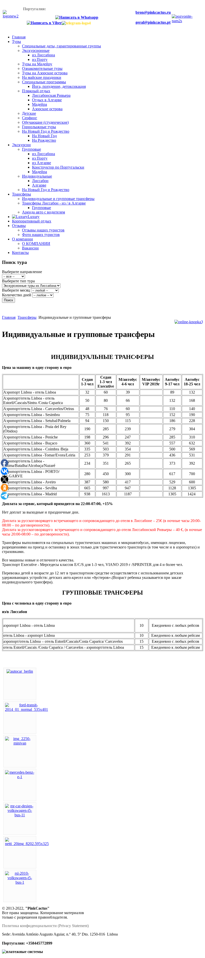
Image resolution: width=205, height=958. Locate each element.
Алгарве (39, 185)
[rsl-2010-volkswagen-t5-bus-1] (19, 882)
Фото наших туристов (41, 234)
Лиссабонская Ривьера (51, 95)
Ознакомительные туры (42, 68)
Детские (29, 113)
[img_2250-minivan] (19, 743)
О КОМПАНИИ (36, 243)
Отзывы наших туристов (43, 230)
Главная (19, 37)
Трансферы (21, 194)
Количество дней (16, 295)
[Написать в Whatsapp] (76, 17)
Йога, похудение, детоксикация (59, 86)
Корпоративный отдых (31, 221)
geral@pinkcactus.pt (153, 22)
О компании (22, 239)
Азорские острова (47, 109)
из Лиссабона (43, 55)
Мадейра (39, 104)
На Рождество (44, 140)
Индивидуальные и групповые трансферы (58, 199)
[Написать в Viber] (44, 23)
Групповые (31, 149)
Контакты (20, 252)
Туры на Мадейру (37, 64)
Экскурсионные (36, 50)
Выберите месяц (16, 290)
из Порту (40, 59)
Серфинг (29, 118)
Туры (16, 41)
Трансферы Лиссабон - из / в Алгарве (54, 203)
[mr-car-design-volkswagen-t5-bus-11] (19, 815)
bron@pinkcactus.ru (153, 12)
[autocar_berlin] (19, 671)
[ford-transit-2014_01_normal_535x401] (26, 709)
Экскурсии (21, 145)
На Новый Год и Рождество (45, 131)
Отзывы (19, 225)
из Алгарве (41, 163)
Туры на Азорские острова (45, 73)
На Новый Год (44, 136)
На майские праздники (41, 77)
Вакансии (30, 248)
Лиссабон (40, 181)
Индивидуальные (37, 176)
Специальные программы (44, 82)
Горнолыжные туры (39, 127)
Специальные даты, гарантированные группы (61, 46)
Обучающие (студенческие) (45, 122)
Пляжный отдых (36, 91)
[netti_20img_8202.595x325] (27, 844)
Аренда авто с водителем (43, 212)
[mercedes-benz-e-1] (19, 777)
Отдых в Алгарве (47, 100)
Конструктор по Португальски (58, 167)
